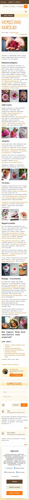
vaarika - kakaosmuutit (11, 151)
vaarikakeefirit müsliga (13, 76)
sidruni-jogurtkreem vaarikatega (12, 238)
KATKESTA (15, 405)
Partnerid (15, 476)
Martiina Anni (14, 32)
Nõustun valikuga (14, 487)
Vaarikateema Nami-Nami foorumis (15, 353)
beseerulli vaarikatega (20, 191)
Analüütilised (20, 468)
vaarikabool (5, 162)
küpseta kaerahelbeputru (11, 81)
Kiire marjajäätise (21, 116)
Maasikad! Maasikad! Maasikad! (14, 350)
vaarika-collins (17, 162)
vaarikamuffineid (7, 83)
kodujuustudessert (7, 79)
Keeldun (14, 481)
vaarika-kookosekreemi (8, 255)
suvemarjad (15, 364)
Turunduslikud (10, 472)
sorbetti (4, 123)
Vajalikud (9, 468)
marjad (9, 364)
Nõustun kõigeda (14, 493)
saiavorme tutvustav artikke (16, 312)
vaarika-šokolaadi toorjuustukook (15, 198)
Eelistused (21, 472)
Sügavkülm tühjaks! (10, 351)
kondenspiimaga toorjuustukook (15, 196)
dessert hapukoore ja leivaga (15, 233)
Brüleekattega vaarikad (18, 244)
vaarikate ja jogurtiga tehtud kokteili (14, 149)
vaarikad (4, 364)
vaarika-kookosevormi (16, 253)
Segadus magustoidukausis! (13, 348)
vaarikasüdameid (13, 285)
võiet (3, 301)
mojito (16, 160)
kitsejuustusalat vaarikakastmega (12, 295)
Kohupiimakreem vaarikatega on (11, 240)
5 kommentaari (23, 34)
